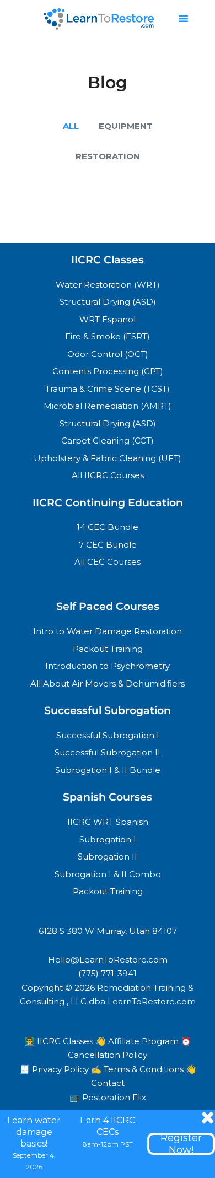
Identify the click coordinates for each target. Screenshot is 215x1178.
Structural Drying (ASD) (108, 301)
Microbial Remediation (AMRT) (107, 406)
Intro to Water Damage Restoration (107, 631)
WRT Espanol (107, 319)
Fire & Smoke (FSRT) (107, 336)
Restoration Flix (114, 1097)
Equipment (126, 126)
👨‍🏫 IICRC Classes (59, 1041)
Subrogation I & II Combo (108, 874)
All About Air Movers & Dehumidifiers (107, 683)
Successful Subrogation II (107, 752)
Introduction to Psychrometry (107, 666)
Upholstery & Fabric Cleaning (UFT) (107, 458)
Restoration (108, 156)
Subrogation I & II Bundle (107, 770)
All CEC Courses (107, 561)
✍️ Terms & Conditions (138, 1069)
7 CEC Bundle (108, 544)
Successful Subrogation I (107, 735)
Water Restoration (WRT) (108, 284)
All (71, 126)
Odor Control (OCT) (107, 354)
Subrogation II (107, 856)
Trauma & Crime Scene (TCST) (107, 388)
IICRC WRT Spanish (107, 822)
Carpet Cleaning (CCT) (107, 440)
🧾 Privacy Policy (55, 1069)
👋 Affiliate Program (138, 1041)
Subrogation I (107, 839)
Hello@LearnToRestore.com (108, 959)
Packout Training (108, 649)
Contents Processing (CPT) (107, 371)
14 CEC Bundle (107, 527)
